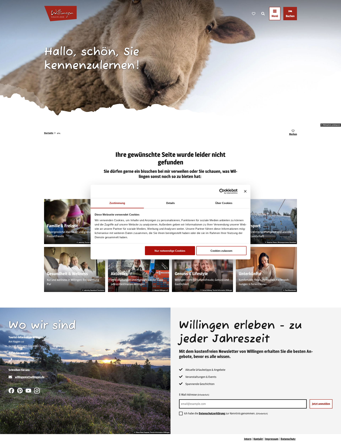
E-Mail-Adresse (194, 394)
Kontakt (258, 439)
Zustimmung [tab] (117, 202)
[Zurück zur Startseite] (60, 13)
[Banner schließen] (245, 191)
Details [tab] (170, 202)
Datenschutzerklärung (212, 413)
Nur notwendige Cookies (170, 250)
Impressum (271, 439)
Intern (247, 439)
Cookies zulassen (221, 250)
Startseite (48, 133)
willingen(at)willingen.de (29, 377)
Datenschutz (288, 439)
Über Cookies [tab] (223, 202)
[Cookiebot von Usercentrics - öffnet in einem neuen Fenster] (221, 191)
